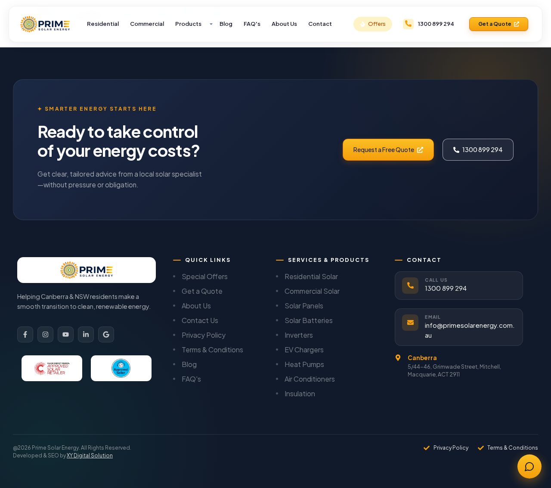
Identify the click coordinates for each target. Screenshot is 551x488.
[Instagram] (45, 334)
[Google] (106, 334)
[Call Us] (410, 285)
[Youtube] (66, 334)
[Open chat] (529, 466)
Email (433, 317)
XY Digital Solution (90, 455)
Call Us (436, 280)
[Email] (410, 322)
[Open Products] (211, 24)
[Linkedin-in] (86, 334)
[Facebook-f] (25, 334)
